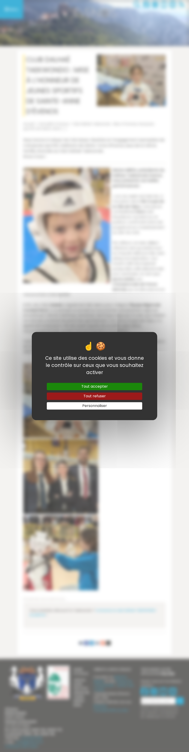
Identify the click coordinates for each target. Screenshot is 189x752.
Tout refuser (94, 396)
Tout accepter (94, 386)
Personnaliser (94, 405)
